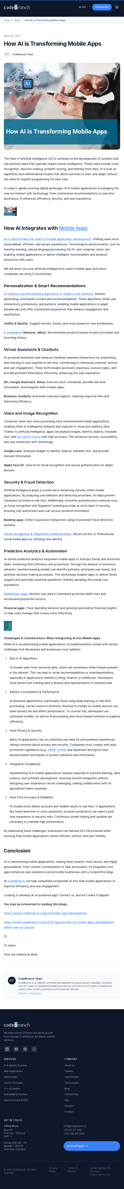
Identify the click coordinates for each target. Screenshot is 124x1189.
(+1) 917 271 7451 (73, 1129)
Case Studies (72, 1077)
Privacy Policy (53, 1170)
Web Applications (13, 1071)
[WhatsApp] (34, 1049)
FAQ (67, 1100)
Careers (69, 1071)
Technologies (72, 1082)
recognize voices (29, 436)
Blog (67, 1088)
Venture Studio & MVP (16, 1100)
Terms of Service (73, 1170)
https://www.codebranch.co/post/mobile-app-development (45, 913)
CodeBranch (16, 881)
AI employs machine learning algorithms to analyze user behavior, (49, 294)
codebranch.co (35, 993)
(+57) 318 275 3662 (74, 1133)
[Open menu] (117, 7)
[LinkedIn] (7, 1049)
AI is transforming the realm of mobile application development (47, 239)
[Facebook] (16, 1049)
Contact (69, 1111)
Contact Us (101, 7)
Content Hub (71, 1094)
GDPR (52, 750)
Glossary (69, 1105)
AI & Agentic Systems (15, 1065)
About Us (70, 1065)
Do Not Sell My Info (100, 1171)
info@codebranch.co (75, 1126)
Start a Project (75, 1146)
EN (83, 7)
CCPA (61, 750)
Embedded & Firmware (16, 1094)
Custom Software (13, 1082)
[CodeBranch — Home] (17, 7)
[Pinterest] (25, 1049)
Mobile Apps (73, 228)
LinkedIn (22, 993)
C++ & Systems (12, 1088)
